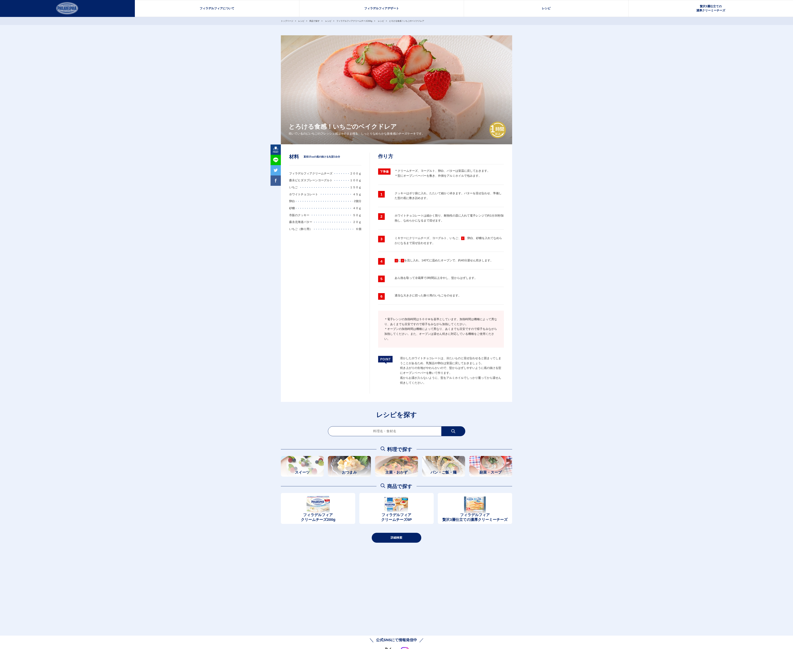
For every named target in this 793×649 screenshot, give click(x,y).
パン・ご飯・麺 (444, 472)
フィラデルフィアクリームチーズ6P (396, 517)
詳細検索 (396, 537)
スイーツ (302, 472)
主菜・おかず (396, 472)
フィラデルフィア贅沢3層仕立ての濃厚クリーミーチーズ (475, 517)
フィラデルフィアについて (217, 8)
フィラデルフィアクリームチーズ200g (318, 517)
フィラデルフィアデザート (381, 8)
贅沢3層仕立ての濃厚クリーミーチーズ (710, 8)
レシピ (546, 8)
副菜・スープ (491, 472)
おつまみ (349, 472)
